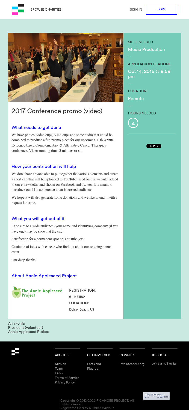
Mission (60, 364)
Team (59, 368)
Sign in (136, 9)
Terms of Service (67, 377)
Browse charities (46, 9)
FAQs (59, 373)
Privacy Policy (65, 382)
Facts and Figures (94, 366)
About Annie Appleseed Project (44, 275)
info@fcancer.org (132, 364)
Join (161, 9)
